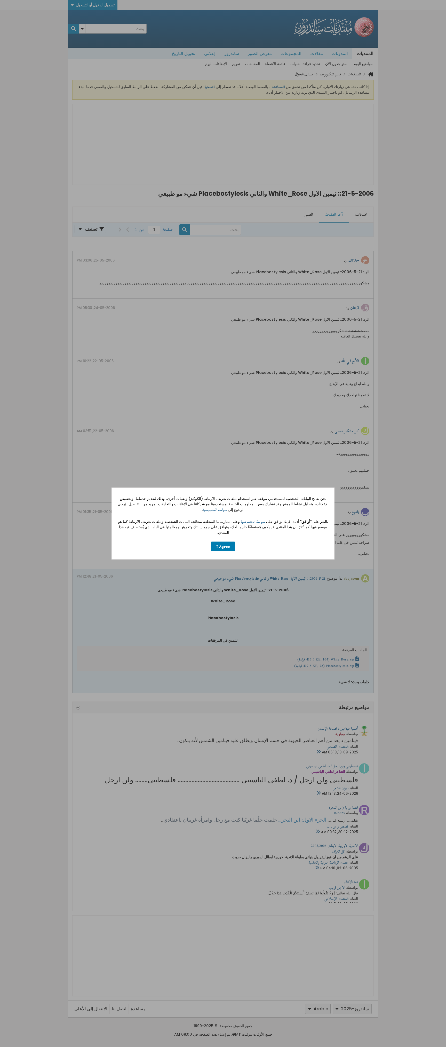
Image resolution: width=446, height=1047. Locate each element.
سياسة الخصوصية (215, 510)
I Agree (223, 546)
